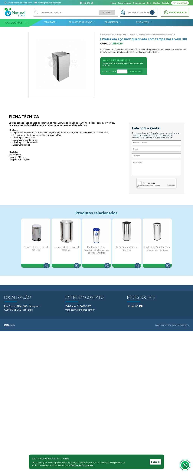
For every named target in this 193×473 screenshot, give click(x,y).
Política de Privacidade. (82, 465)
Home (113, 3)
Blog (149, 3)
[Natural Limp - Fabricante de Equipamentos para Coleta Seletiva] (14, 12)
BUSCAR (106, 12)
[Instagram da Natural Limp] (88, 3)
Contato (165, 3)
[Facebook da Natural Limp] (81, 3)
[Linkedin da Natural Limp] (85, 3)
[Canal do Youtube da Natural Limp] (92, 3)
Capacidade (49, 22)
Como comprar (124, 3)
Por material (111, 22)
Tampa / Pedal (142, 22)
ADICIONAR (135, 72)
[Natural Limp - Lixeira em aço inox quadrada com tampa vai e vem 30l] (61, 64)
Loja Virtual (181, 3)
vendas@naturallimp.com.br (49, 3)
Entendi (155, 462)
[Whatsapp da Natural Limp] (185, 465)
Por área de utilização (80, 22)
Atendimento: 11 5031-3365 (20, 3)
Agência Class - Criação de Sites (50, 325)
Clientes (156, 3)
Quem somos (139, 3)
